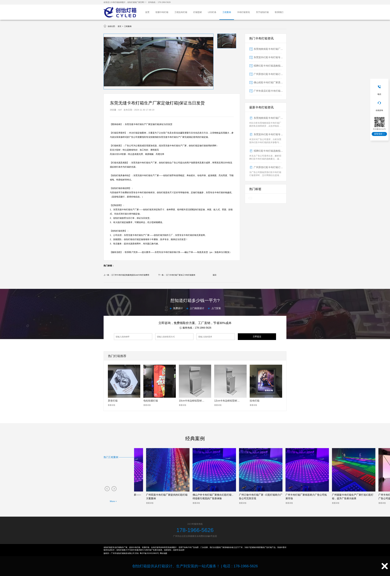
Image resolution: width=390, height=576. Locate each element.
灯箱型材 (197, 12)
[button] (107, 488)
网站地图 (163, 553)
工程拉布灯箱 (180, 12)
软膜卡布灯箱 (162, 12)
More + (113, 501)
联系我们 (279, 12)
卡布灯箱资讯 (243, 12)
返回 (214, 275)
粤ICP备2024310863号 (149, 553)
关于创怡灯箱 (262, 12)
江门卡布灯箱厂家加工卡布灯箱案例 (180, 275)
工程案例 (226, 12)
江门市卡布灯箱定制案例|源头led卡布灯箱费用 (130, 275)
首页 (147, 12)
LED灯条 (212, 12)
